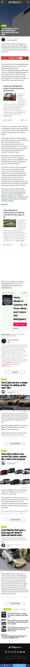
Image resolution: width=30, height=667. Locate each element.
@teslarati (4, 634)
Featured (21, 334)
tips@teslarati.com (6, 366)
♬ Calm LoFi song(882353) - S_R (9, 638)
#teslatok (12, 636)
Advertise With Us (10, 658)
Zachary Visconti (11, 40)
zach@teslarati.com (10, 362)
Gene (8, 545)
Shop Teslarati (9, 292)
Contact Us (21, 656)
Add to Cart (21, 324)
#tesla (8, 636)
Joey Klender (10, 392)
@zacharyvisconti (5, 364)
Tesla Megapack (11, 335)
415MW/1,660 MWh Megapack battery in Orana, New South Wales (13, 194)
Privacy (24, 658)
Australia (14, 334)
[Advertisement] (15, 264)
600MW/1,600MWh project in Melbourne (13, 197)
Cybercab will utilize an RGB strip (11, 425)
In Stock (24, 292)
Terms (19, 658)
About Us (13, 656)
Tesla (3, 335)
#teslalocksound (19, 636)
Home (7, 656)
